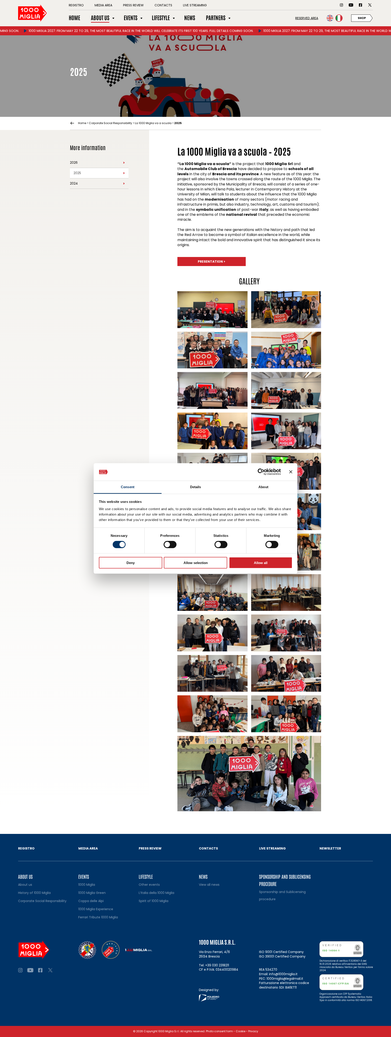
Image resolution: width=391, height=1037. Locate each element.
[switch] (170, 544)
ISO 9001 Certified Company (281, 952)
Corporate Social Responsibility (110, 123)
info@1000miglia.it (283, 974)
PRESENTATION (211, 261)
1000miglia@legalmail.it (285, 978)
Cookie (240, 1031)
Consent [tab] (127, 487)
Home (82, 123)
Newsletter (330, 848)
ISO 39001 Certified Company (282, 956)
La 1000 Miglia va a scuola (153, 123)
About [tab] (263, 487)
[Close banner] (290, 471)
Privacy (253, 1031)
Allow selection (196, 562)
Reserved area (306, 18)
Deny (130, 562)
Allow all (260, 562)
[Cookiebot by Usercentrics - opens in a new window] (261, 471)
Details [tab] (195, 487)
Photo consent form (219, 1031)
